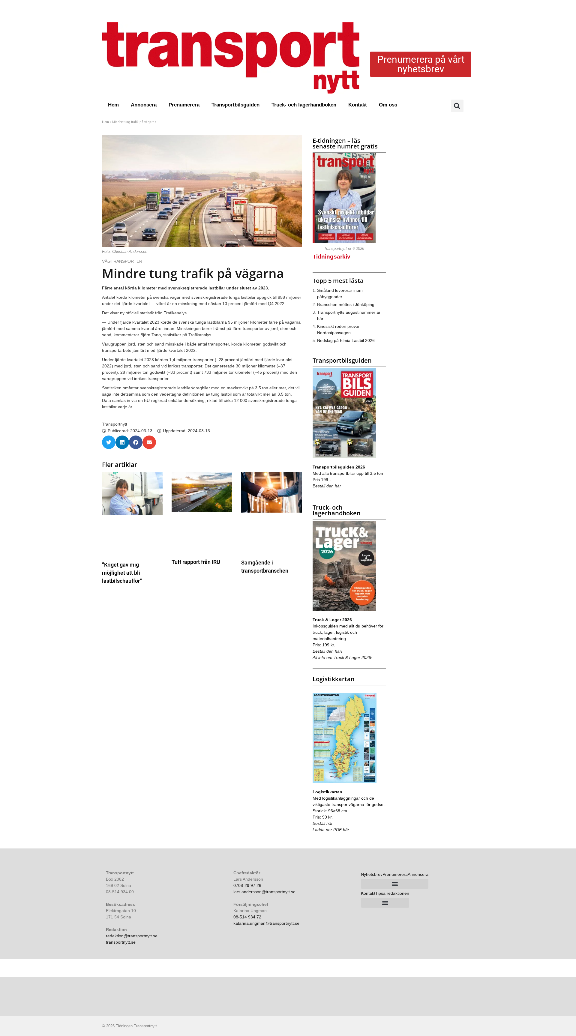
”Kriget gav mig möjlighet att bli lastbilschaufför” (122, 572)
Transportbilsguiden (236, 105)
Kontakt (357, 105)
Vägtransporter (122, 261)
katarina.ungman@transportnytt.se (266, 923)
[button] (457, 106)
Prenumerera (184, 105)
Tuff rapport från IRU (196, 562)
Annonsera (144, 105)
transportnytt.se (121, 942)
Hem (113, 105)
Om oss (388, 105)
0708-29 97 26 (247, 885)
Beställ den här (327, 486)
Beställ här (323, 823)
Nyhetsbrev (371, 874)
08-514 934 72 (247, 917)
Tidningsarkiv (331, 256)
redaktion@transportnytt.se (132, 935)
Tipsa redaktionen (392, 893)
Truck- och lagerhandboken (304, 105)
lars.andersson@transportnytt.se (264, 891)
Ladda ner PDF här (331, 829)
